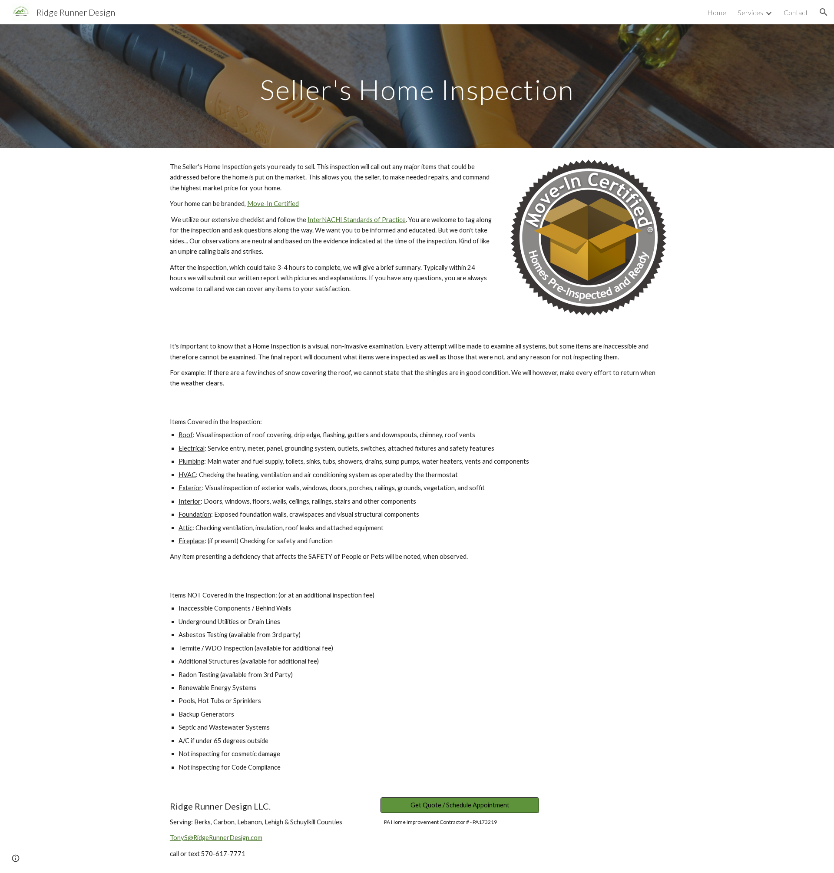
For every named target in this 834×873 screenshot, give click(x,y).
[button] (823, 12)
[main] (417, 86)
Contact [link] (796, 12)
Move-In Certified (273, 203)
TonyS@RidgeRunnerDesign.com (216, 837)
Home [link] (716, 12)
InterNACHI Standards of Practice (357, 219)
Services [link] (750, 12)
